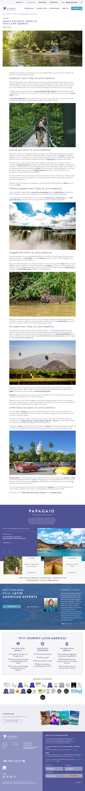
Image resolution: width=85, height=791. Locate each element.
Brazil (73, 478)
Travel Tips (42, 580)
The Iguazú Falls (14, 478)
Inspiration (54, 2)
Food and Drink (57, 578)
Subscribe (73, 776)
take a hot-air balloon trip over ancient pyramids (50, 336)
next (9, 552)
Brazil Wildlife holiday (24, 269)
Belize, (42, 420)
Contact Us (77, 8)
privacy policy (73, 750)
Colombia (42, 492)
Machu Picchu (59, 192)
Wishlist (19, 2)
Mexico (66, 183)
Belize (38, 168)
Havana (48, 426)
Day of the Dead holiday (63, 334)
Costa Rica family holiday (18, 98)
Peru (62, 155)
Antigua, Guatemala (23, 165)
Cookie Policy (16, 744)
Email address (49, 772)
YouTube (11, 776)
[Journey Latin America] (9, 8)
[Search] (81, 2)
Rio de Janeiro (60, 198)
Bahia (63, 263)
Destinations (29, 8)
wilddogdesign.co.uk (78, 782)
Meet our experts (32, 607)
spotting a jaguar (69, 267)
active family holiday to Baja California (45, 91)
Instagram (14, 776)
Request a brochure (11, 721)
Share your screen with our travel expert (30, 748)
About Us (65, 8)
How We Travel (54, 8)
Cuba (18, 185)
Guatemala (48, 420)
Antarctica (51, 487)
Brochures (42, 2)
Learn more (6, 543)
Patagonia (24, 411)
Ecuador (42, 258)
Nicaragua (30, 420)
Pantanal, (49, 265)
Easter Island (29, 492)
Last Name (68, 765)
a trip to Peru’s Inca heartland (40, 192)
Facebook (4, 776)
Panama (55, 420)
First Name (49, 765)
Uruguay (36, 492)
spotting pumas (50, 159)
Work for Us (5, 746)
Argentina (67, 478)
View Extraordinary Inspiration (16, 529)
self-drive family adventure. (43, 391)
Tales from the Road (32, 580)
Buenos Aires (50, 198)
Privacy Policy (5, 744)
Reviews (4, 748)
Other (64, 578)
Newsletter (31, 2)
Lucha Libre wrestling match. (25, 337)
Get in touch (12, 606)
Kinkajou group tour (39, 170)
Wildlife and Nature (53, 580)
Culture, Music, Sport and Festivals (29, 578)
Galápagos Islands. (56, 492)
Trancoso (34, 481)
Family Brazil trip (62, 321)
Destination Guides (45, 578)
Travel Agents (27, 743)
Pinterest (7, 776)
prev (3, 552)
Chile (23, 492)
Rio (12, 265)
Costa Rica (12, 395)
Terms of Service (52, 761)
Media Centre (27, 745)
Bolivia (30, 258)
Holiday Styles (42, 8)
